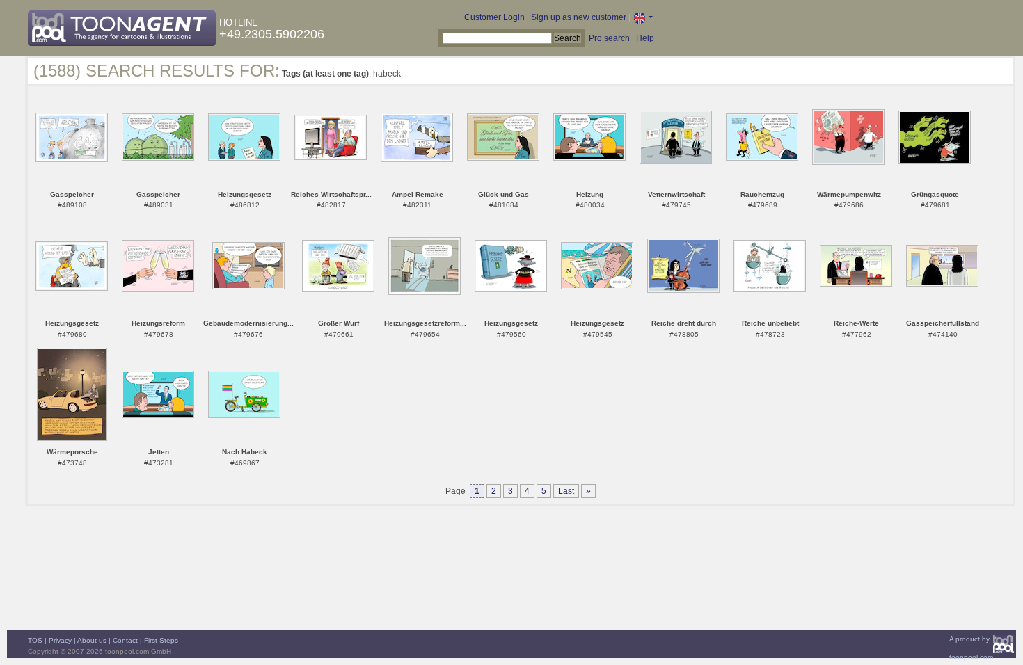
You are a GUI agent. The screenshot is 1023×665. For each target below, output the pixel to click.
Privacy (60, 640)
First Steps (161, 640)
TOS (35, 640)
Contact (125, 640)
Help (645, 38)
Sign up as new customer (578, 17)
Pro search (609, 38)
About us (91, 640)
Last (566, 491)
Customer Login (494, 17)
